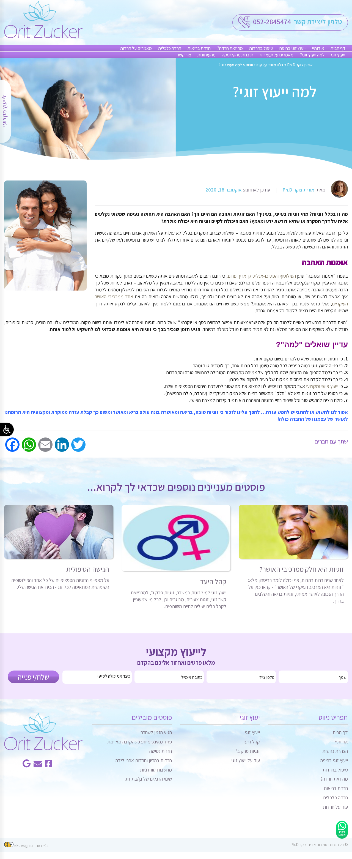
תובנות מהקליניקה (237, 55)
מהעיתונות (206, 55)
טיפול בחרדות (261, 48)
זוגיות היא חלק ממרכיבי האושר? (301, 569)
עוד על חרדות (335, 807)
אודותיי (318, 48)
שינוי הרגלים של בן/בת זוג (148, 779)
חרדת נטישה (160, 751)
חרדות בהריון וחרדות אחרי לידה (144, 760)
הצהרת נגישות (335, 751)
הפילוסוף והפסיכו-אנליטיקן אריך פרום (262, 276)
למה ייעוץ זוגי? (312, 55)
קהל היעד (213, 581)
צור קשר (184, 55)
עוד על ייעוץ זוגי (245, 760)
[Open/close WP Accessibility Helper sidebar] (7, 429)
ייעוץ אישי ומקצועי (322, 386)
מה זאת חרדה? (230, 48)
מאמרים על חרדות (136, 48)
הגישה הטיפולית (87, 569)
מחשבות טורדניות (156, 770)
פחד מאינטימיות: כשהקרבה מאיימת (139, 741)
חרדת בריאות (199, 48)
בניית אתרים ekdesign (31, 845)
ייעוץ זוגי (338, 55)
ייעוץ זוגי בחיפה (292, 48)
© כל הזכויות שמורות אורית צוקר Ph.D (319, 844)
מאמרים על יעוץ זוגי (276, 55)
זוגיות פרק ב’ (248, 751)
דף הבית (338, 48)
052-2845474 (271, 21)
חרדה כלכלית (169, 48)
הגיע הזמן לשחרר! (155, 732)
